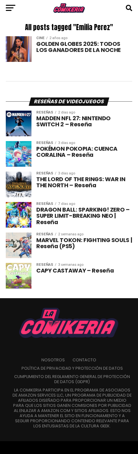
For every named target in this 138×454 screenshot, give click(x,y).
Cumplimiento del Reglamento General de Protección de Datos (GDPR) (72, 379)
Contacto (84, 360)
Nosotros (53, 360)
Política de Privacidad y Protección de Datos (72, 368)
